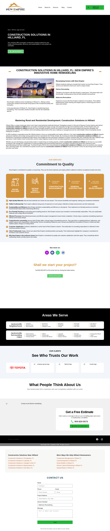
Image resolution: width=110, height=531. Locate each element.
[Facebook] (52, 253)
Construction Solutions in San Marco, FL (20, 468)
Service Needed (42, 502)
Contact (69, 7)
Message (40, 508)
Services (55, 7)
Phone (39, 489)
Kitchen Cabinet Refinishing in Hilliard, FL (69, 465)
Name (39, 483)
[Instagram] (47, 253)
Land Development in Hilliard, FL (67, 460)
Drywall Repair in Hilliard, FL (65, 468)
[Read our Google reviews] (63, 253)
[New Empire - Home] (15, 7)
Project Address (42, 495)
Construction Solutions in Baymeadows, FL (21, 465)
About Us (47, 7)
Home (40, 7)
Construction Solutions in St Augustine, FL (21, 458)
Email (57, 489)
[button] (56, 7)
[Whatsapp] (58, 253)
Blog (63, 7)
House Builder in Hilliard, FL (65, 463)
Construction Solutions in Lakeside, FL (20, 460)
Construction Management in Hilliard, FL (69, 458)
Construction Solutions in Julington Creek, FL (22, 463)
